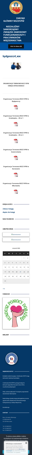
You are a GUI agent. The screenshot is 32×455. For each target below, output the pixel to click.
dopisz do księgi (9, 212)
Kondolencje (6, 407)
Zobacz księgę (8, 209)
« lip (4, 288)
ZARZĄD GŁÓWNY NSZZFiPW (16, 29)
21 (20, 272)
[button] (16, 46)
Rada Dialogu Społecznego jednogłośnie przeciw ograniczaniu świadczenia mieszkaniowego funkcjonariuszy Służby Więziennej (16, 400)
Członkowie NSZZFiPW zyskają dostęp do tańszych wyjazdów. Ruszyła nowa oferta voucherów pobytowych (14, 385)
